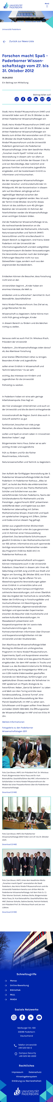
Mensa (13, 980)
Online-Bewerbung (19, 985)
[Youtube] (39, 1017)
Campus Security (27, 1053)
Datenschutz (35, 1072)
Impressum (17, 1072)
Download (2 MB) (9, 792)
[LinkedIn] (31, 1017)
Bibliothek (15, 990)
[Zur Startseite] (13, 5)
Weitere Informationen (13, 722)
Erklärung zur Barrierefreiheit (26, 1081)
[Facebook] (22, 1017)
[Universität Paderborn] (26, 1091)
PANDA (13, 999)
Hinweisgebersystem (26, 1076)
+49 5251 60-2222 (27, 1056)
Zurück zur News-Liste (21, 41)
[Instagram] (14, 1017)
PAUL (12, 994)
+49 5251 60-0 (25, 1047)
